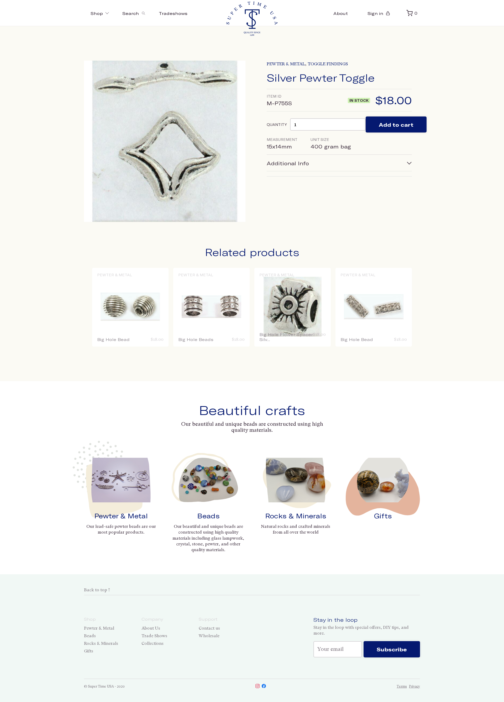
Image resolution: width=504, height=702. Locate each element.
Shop (97, 13)
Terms (402, 686)
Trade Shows (154, 635)
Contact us (209, 628)
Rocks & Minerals (295, 516)
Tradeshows (173, 13)
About (340, 13)
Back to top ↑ (97, 589)
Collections (152, 643)
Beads (208, 516)
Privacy (414, 686)
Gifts (383, 516)
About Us (150, 628)
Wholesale (209, 635)
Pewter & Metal (286, 63)
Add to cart (396, 124)
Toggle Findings (328, 63)
